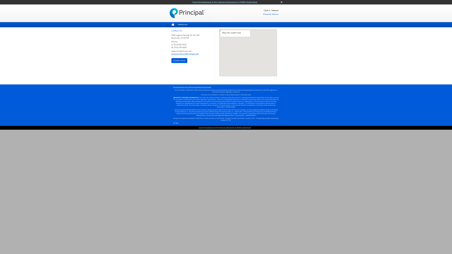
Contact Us (182, 25)
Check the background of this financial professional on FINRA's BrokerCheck (224, 2)
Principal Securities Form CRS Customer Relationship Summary (192, 87)
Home (173, 24)
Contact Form (179, 60)
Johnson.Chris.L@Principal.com (185, 54)
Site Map (175, 123)
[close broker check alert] (281, 2)
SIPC (241, 112)
